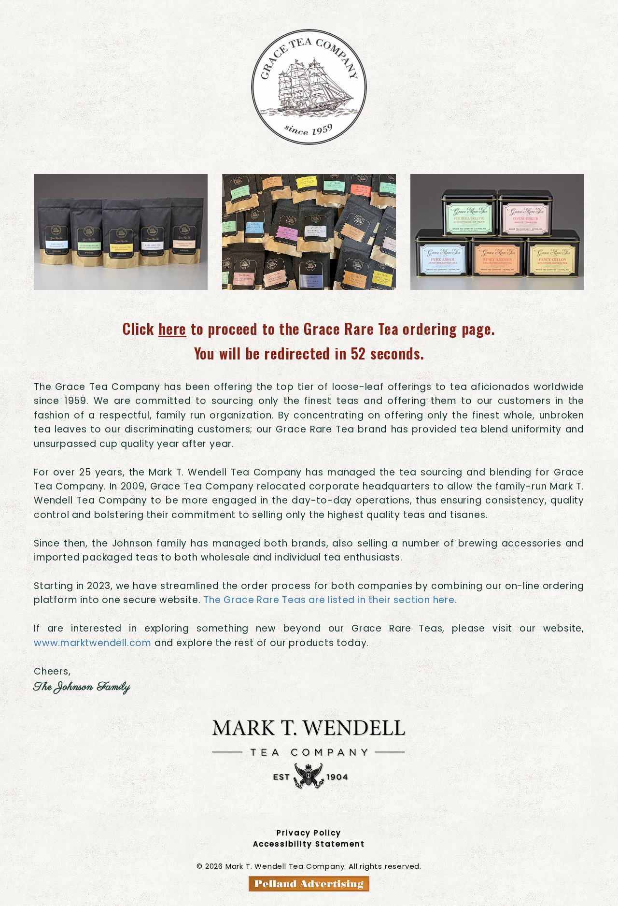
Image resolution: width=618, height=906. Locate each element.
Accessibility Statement (309, 844)
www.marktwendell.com (93, 642)
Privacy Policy (309, 833)
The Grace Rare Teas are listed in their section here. (330, 599)
